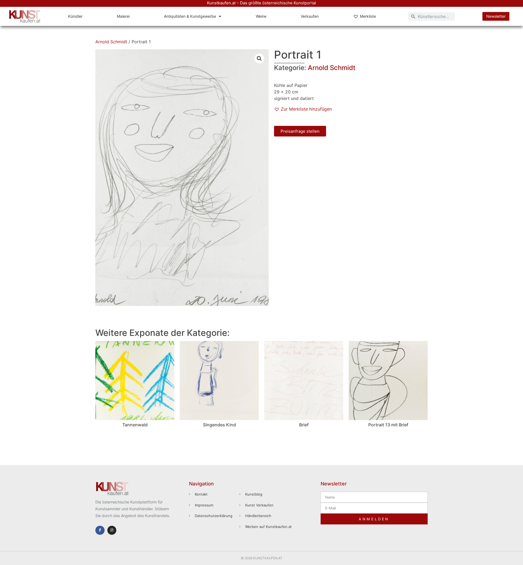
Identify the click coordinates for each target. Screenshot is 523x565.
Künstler (75, 16)
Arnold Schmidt (111, 41)
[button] (259, 58)
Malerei (123, 16)
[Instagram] (112, 530)
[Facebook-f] (100, 530)
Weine (261, 16)
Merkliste (368, 16)
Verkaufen (310, 16)
